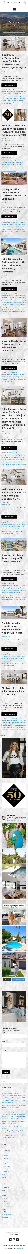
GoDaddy (20, 1248)
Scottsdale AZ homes (19, 304)
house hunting (19, 224)
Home (9, 157)
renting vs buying (5, 379)
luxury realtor (8, 162)
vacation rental (7, 601)
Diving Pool (3, 95)
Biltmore (18, 656)
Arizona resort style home (13, 295)
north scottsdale (8, 725)
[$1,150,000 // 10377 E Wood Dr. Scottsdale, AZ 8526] (14, 964)
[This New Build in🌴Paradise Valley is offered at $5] (14, 886)
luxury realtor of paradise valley (8, 528)
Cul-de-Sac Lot (22, 93)
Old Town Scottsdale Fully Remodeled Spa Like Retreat (12, 691)
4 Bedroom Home (11, 91)
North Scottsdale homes (6, 302)
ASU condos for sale (20, 374)
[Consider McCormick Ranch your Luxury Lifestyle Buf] (14, 835)
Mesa (5, 1163)
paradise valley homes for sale (16, 529)
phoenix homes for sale (15, 663)
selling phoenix (10, 665)
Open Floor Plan (8, 98)
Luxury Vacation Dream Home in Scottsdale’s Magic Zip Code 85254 (13, 194)
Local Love (4, 1180)
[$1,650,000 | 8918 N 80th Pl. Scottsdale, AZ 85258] (14, 938)
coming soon (22, 222)
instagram (9, 1232)
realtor (18, 378)
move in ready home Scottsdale (19, 300)
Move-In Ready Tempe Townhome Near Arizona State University (13, 345)
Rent (3, 1209)
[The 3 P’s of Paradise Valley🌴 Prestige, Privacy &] (14, 861)
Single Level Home (16, 102)
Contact (4, 1177)
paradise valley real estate (17, 162)
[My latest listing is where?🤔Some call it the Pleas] (14, 912)
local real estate (17, 457)
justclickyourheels (5, 73)
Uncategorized (5, 1217)
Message (5, 1050)
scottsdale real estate (6, 102)
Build (3, 1193)
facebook (18, 1232)
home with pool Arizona (14, 297)
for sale (3, 224)
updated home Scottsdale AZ (11, 313)
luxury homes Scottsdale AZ (15, 299)
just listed (11, 226)
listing (16, 526)
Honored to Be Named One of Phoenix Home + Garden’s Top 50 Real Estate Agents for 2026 (13, 130)
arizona (5, 656)
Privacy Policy (14, 1234)
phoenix (7, 663)
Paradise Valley (7, 1166)
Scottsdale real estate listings (8, 311)
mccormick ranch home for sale (8, 96)
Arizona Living (19, 91)
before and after (20, 720)
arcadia (8, 655)
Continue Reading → (9, 85)
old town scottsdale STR (12, 592)
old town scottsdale (10, 590)
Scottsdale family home (19, 306)
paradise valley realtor (12, 228)
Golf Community (10, 95)
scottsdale (3, 229)
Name (4, 1032)
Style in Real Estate (6, 1214)
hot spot (14, 224)
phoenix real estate (17, 164)
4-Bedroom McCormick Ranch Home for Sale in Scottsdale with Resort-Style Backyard (13, 61)
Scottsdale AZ (23, 98)
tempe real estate (8, 381)
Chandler (6, 1155)
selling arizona (19, 231)
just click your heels (20, 159)
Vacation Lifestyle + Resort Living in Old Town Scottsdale (12, 558)
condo (6, 376)
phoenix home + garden (6, 164)
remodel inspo (16, 461)
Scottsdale (6, 1171)
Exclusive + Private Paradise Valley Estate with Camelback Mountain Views (13, 494)
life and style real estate (6, 160)
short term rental (17, 599)
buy (17, 585)
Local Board (5, 1203)
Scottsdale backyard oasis (7, 306)
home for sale (8, 224)
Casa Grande (7, 1150)
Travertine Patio (7, 103)
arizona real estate (11, 159)
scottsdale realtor (16, 166)
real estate (19, 228)
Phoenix (6, 1169)
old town (3, 590)
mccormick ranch (18, 95)
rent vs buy (22, 378)
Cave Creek (6, 1153)
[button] (14, 9)
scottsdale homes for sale (17, 100)
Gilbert (5, 1161)
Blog (3, 1190)
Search (3, 1174)
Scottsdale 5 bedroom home (7, 304)
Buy (7, 89)
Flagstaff (6, 1158)
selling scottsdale (9, 233)
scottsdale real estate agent (11, 464)
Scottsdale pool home (9, 309)
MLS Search (5, 1148)
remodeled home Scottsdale (19, 302)
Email (4, 1041)
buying (17, 222)
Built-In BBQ (7, 93)
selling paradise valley (17, 531)
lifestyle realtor (16, 160)
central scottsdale (14, 93)
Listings (10, 89)
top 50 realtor (23, 166)
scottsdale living (13, 462)
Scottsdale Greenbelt (6, 100)
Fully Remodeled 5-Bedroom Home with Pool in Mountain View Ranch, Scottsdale (13, 265)
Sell (13, 89)
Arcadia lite (13, 655)
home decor (4, 524)
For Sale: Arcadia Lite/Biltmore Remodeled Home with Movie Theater (12, 628)
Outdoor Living (16, 98)
